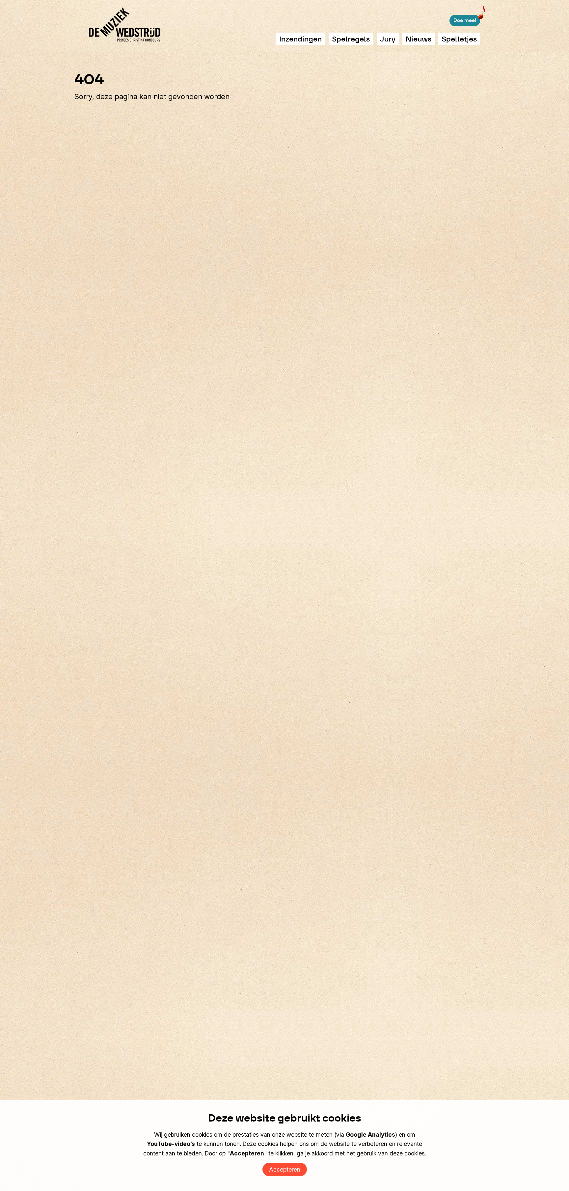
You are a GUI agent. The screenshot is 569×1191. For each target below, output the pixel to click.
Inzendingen (300, 38)
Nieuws (418, 38)
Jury (387, 38)
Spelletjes (459, 38)
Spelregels (351, 38)
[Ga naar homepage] (124, 24)
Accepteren (284, 1169)
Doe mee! (464, 20)
